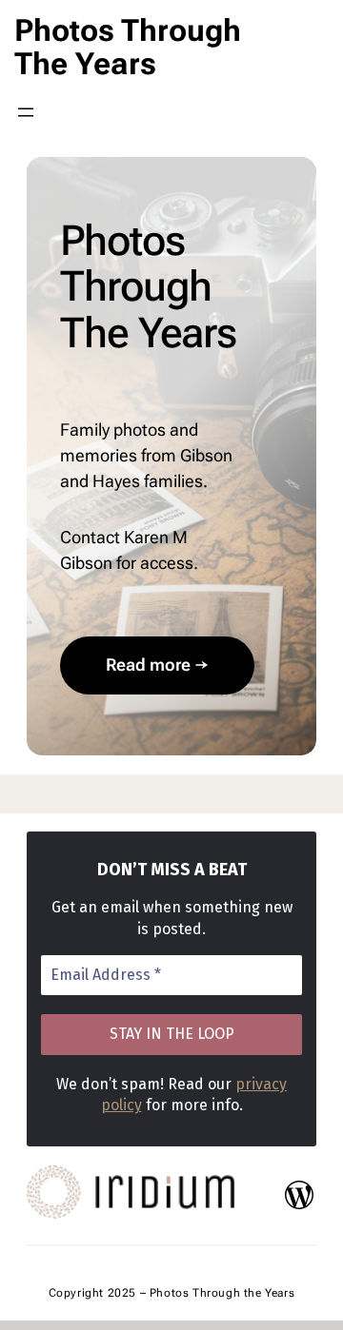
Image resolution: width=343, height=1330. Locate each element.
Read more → (157, 665)
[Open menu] (25, 112)
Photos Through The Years (127, 47)
